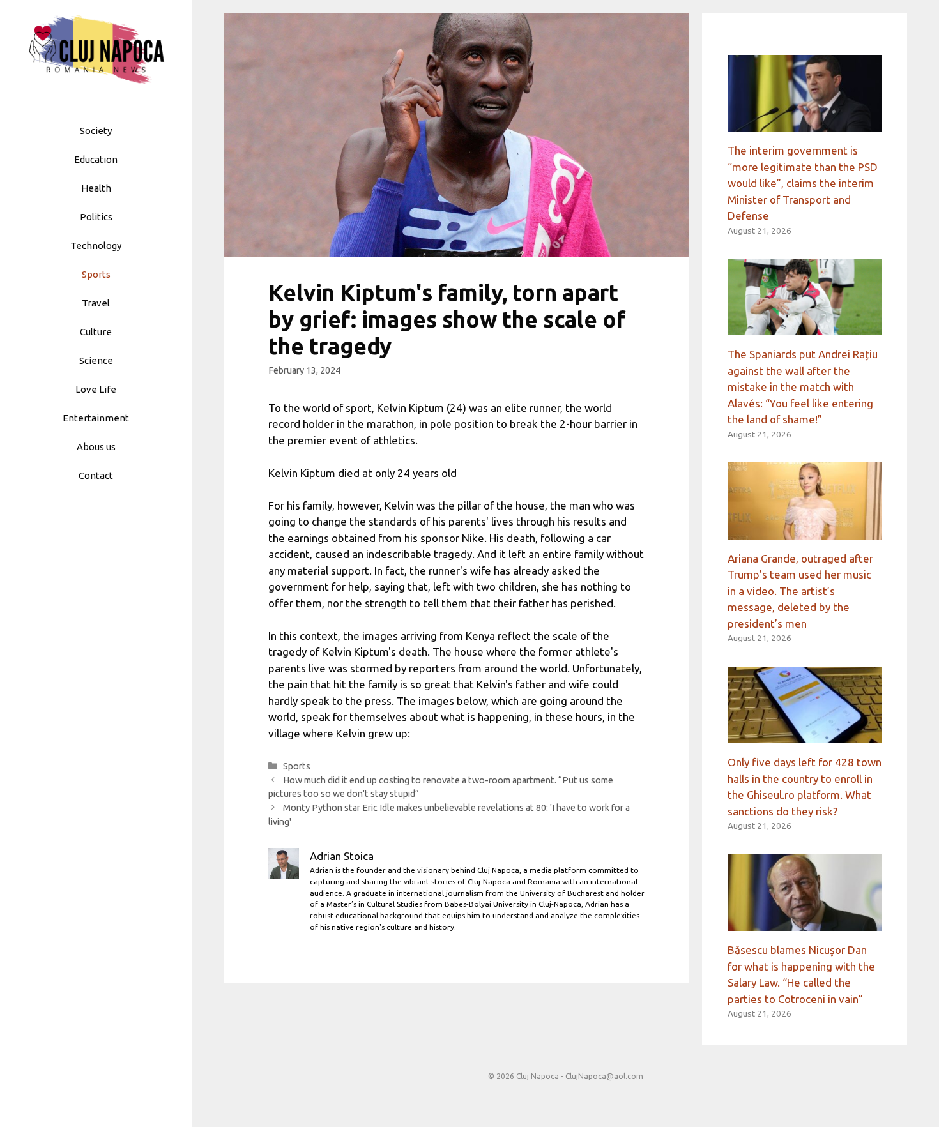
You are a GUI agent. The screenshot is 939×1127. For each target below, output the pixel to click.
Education (96, 159)
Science (96, 360)
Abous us (96, 446)
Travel (96, 303)
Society (96, 130)
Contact (96, 475)
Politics (96, 216)
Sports (96, 274)
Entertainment (96, 417)
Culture (96, 331)
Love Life (95, 389)
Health (96, 188)
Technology (95, 245)
